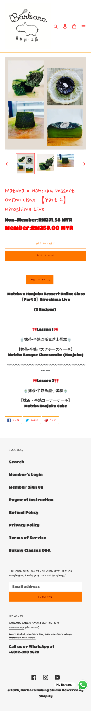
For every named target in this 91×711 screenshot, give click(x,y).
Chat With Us (40, 280)
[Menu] (83, 26)
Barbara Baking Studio (41, 690)
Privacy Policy (24, 525)
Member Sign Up (26, 487)
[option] (25, 163)
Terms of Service (27, 537)
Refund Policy (23, 512)
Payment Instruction (31, 499)
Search (16, 462)
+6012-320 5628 (24, 652)
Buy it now (45, 255)
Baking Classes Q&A (30, 550)
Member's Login (26, 474)
